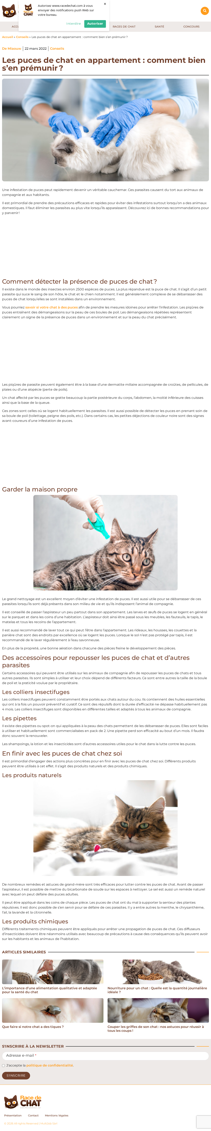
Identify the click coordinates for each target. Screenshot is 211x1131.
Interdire (73, 23)
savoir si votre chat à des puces (51, 307)
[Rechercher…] (205, 11)
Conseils (22, 37)
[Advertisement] (105, 247)
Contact (33, 1115)
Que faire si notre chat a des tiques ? (33, 1027)
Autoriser (95, 23)
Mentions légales (56, 1115)
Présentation (13, 1115)
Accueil (7, 37)
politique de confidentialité (49, 1065)
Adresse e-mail (21, 1055)
